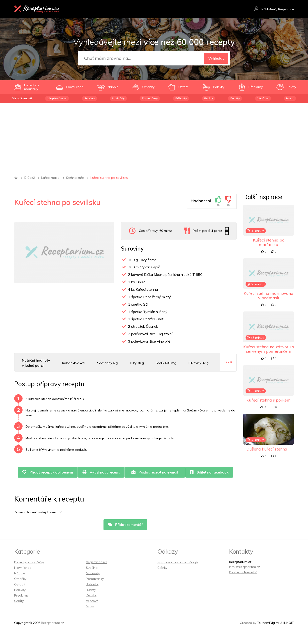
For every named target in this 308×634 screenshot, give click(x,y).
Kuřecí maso (50, 178)
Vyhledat (216, 58)
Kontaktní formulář (243, 572)
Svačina (89, 98)
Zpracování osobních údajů (177, 562)
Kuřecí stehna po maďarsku (268, 242)
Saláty (19, 601)
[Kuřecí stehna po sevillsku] (64, 252)
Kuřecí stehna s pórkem (268, 400)
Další (228, 362)
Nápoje (19, 573)
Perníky (235, 98)
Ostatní (19, 584)
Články (162, 568)
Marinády (118, 98)
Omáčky (20, 579)
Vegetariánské (57, 98)
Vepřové (263, 98)
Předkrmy (21, 595)
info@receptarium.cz (244, 567)
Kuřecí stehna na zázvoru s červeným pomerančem (268, 349)
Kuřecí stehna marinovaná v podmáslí (268, 295)
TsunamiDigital (268, 623)
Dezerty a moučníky (29, 562)
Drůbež (29, 178)
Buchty (208, 98)
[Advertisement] (154, 136)
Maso (290, 98)
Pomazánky (150, 98)
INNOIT (288, 623)
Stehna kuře (75, 178)
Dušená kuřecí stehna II (268, 449)
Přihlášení (268, 9)
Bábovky (181, 98)
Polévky (19, 590)
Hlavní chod (23, 568)
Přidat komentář (128, 524)
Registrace (286, 9)
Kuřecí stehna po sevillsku (109, 178)
